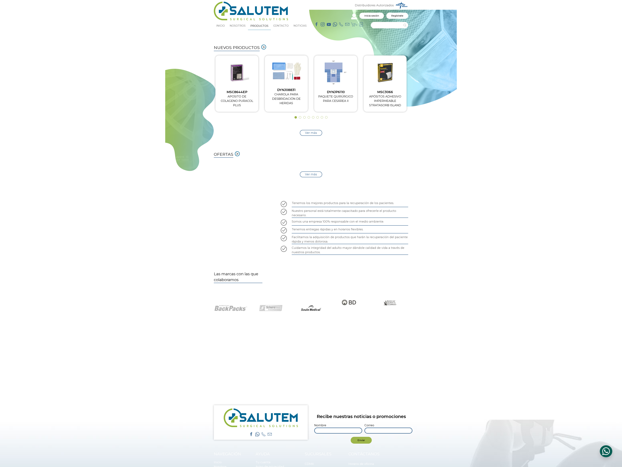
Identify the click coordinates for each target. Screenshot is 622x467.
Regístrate (397, 15)
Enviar (361, 440)
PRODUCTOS (259, 25)
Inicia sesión (371, 15)
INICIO (220, 25)
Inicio (218, 462)
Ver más (311, 133)
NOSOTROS (238, 25)
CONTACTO (281, 25)
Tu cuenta (263, 462)
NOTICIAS (300, 25)
